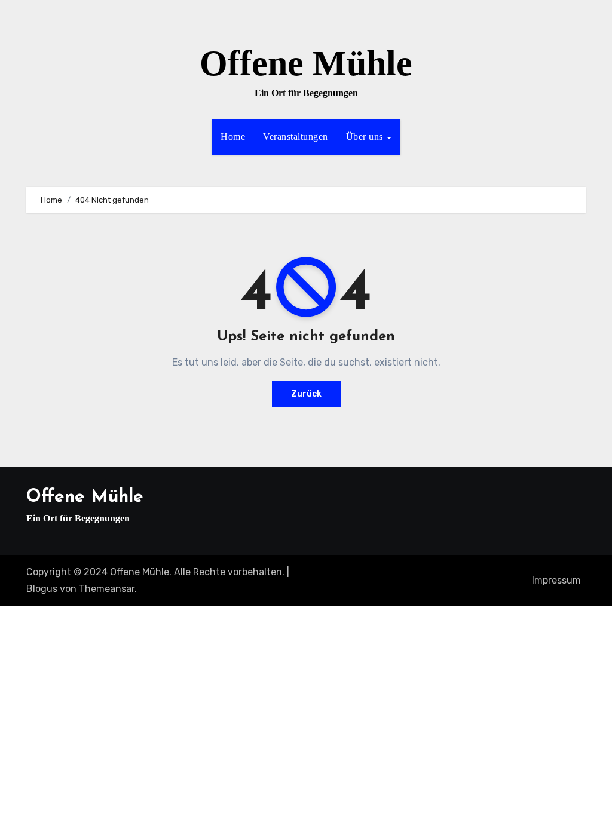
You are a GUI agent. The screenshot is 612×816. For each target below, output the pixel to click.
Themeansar (106, 588)
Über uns (366, 136)
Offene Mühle (306, 63)
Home (233, 136)
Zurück (306, 394)
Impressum (556, 580)
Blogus (41, 588)
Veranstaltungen (295, 136)
